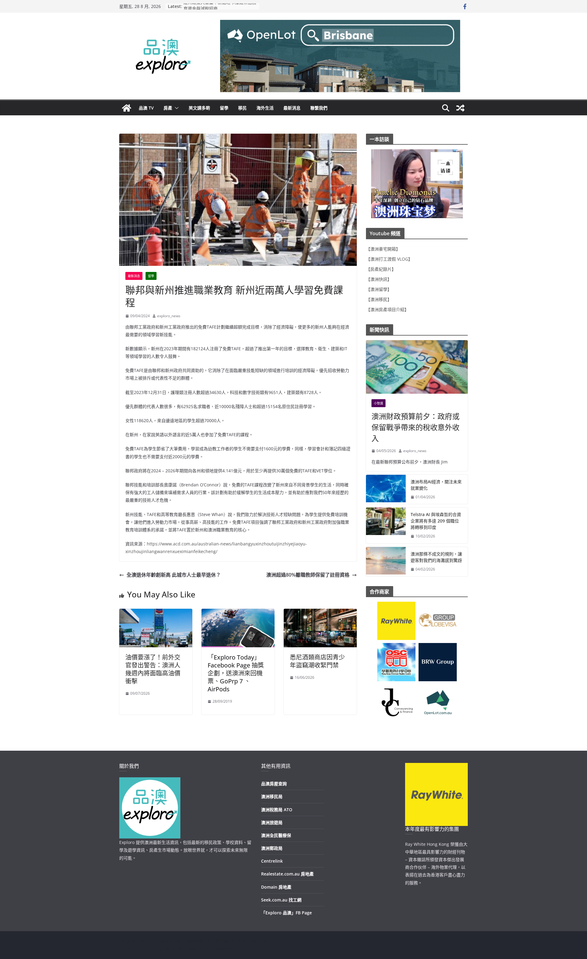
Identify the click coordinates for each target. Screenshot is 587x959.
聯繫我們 (318, 108)
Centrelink (272, 861)
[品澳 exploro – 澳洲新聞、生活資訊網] (126, 108)
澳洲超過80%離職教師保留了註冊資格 (307, 574)
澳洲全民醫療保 (276, 835)
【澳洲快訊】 (379, 279)
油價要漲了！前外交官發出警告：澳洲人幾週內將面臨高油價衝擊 (152, 669)
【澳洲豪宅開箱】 (383, 249)
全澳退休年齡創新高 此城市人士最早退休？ (174, 574)
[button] (175, 108)
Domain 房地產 (276, 887)
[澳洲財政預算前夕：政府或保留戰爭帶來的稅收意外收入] (417, 367)
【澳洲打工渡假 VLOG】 (389, 259)
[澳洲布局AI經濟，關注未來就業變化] (386, 489)
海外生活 (265, 108)
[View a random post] (460, 108)
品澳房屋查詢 (274, 783)
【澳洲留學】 (379, 289)
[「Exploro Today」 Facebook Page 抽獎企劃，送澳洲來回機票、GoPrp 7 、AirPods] (238, 613)
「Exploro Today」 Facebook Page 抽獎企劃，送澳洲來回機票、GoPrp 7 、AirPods (236, 673)
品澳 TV (146, 108)
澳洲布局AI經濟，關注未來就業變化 (436, 485)
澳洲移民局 (271, 796)
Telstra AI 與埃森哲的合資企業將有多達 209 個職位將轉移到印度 (436, 520)
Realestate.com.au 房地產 (287, 874)
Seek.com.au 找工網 (281, 900)
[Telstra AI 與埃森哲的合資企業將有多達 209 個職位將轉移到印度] (386, 525)
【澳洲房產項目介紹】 (387, 309)
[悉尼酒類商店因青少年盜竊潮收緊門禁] (320, 613)
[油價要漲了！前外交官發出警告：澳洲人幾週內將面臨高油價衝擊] (155, 613)
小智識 (378, 403)
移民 (242, 108)
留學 (224, 108)
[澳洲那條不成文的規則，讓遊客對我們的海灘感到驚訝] (386, 561)
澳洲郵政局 (271, 848)
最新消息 (292, 108)
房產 (168, 108)
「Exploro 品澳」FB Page (286, 913)
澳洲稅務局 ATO (276, 809)
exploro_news (168, 315)
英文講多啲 (199, 108)
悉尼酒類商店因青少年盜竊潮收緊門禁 (317, 661)
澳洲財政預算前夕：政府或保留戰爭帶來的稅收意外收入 (415, 427)
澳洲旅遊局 (271, 822)
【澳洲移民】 (379, 299)
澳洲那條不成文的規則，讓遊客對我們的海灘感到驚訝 (436, 557)
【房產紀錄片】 (381, 269)
